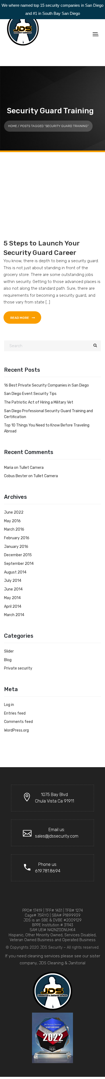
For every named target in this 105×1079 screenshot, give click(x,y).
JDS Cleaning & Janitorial (62, 963)
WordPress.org (16, 730)
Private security (18, 668)
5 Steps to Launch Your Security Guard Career (41, 248)
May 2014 (12, 598)
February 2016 (16, 538)
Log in (9, 704)
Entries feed (15, 713)
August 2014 (15, 572)
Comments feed (18, 721)
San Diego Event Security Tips (30, 393)
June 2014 (13, 589)
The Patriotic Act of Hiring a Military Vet (38, 402)
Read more (20, 318)
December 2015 (18, 555)
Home (12, 126)
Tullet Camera (31, 467)
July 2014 (12, 580)
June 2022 (13, 512)
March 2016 (14, 529)
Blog (8, 660)
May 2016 (12, 521)
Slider (9, 651)
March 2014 (14, 615)
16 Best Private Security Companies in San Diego (46, 385)
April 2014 (12, 606)
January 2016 (16, 546)
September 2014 (19, 563)
